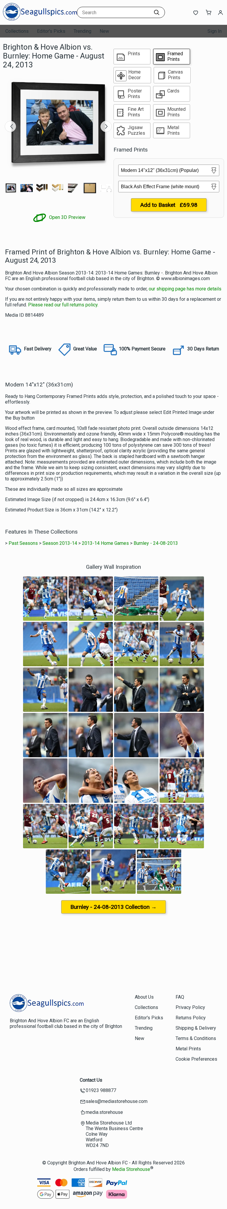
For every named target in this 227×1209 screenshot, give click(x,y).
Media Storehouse (131, 1169)
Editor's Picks (51, 31)
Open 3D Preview (66, 217)
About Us (144, 997)
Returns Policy (191, 1017)
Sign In (214, 31)
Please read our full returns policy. (63, 305)
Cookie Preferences (196, 1059)
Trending (82, 31)
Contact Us (91, 1080)
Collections (17, 31)
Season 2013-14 (60, 543)
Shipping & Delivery (196, 1028)
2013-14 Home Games (105, 543)
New (104, 31)
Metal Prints (188, 1049)
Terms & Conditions (196, 1038)
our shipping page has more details (185, 289)
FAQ (180, 997)
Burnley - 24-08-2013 (156, 543)
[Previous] (10, 126)
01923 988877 (101, 1090)
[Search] (156, 12)
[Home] (40, 19)
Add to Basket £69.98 (168, 205)
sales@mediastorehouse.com (116, 1101)
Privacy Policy (190, 1007)
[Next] (106, 126)
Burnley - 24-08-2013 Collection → (113, 907)
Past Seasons (23, 543)
